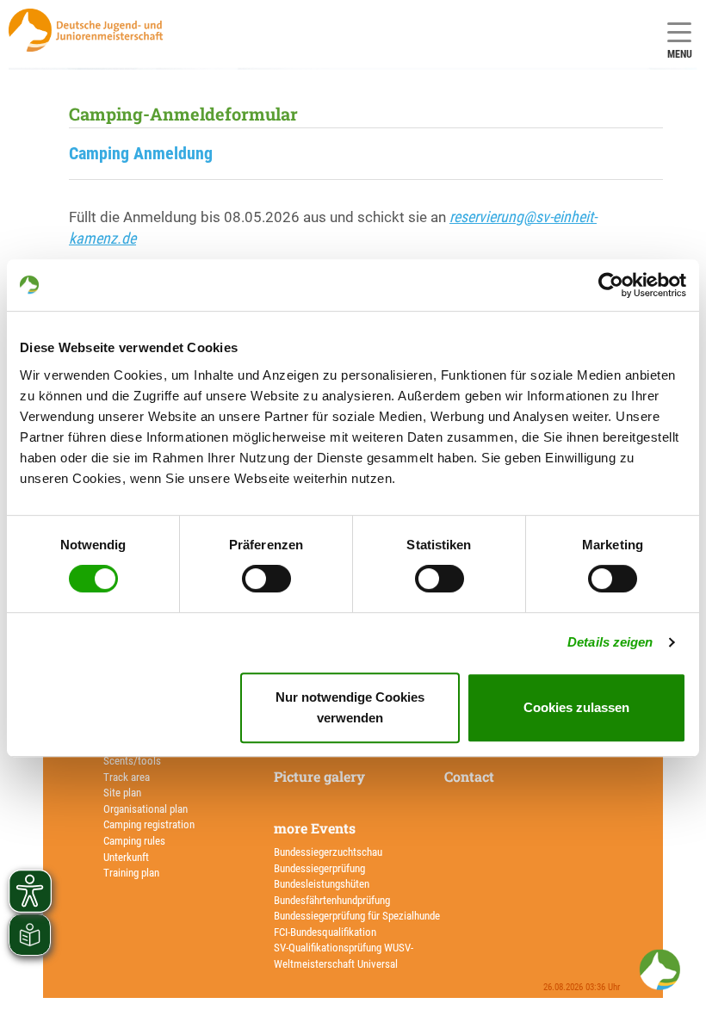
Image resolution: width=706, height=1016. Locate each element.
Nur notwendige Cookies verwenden (350, 707)
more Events (315, 828)
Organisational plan (145, 808)
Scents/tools (132, 760)
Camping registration (149, 824)
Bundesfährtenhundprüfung (332, 900)
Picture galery (319, 776)
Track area (126, 777)
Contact (469, 776)
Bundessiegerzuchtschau (328, 852)
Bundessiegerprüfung (319, 868)
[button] (659, 969)
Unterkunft (126, 857)
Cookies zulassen (576, 707)
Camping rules (134, 840)
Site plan (122, 792)
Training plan (131, 872)
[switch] (266, 578)
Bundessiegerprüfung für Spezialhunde (357, 915)
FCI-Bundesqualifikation (325, 932)
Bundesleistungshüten (321, 883)
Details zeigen (610, 642)
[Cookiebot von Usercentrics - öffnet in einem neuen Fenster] (611, 285)
